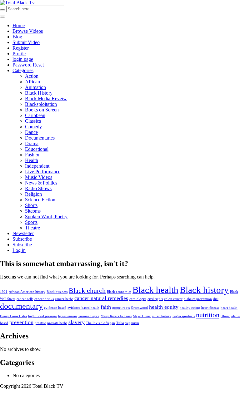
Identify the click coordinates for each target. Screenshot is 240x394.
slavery (76, 322)
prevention (21, 322)
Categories (22, 70)
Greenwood (139, 307)
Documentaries (40, 137)
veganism (132, 323)
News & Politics (41, 182)
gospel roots (121, 307)
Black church (87, 290)
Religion (33, 194)
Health (31, 160)
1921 (4, 291)
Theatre (32, 227)
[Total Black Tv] (17, 2)
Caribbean (35, 115)
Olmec (225, 316)
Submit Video (26, 42)
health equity (163, 307)
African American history (27, 291)
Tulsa (120, 323)
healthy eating (190, 307)
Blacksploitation (41, 104)
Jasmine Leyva (88, 316)
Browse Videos (27, 31)
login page (22, 59)
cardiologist (137, 299)
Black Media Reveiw (46, 98)
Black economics (119, 291)
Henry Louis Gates (13, 316)
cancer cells (25, 299)
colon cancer (173, 299)
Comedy (33, 126)
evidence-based (55, 307)
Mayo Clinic (142, 316)
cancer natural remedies (101, 298)
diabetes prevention (198, 299)
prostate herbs (57, 323)
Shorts (31, 205)
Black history (204, 290)
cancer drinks (44, 299)
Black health (155, 290)
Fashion (33, 154)
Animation (35, 87)
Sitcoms (33, 211)
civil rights (155, 299)
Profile (19, 53)
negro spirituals (183, 316)
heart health (229, 307)
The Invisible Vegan (100, 323)
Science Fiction (40, 199)
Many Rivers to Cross (116, 316)
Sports (31, 222)
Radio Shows (38, 188)
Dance (31, 132)
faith (106, 307)
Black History (38, 93)
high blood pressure (42, 316)
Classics (33, 121)
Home (18, 25)
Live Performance (42, 171)
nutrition (207, 315)
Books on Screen (42, 109)
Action (31, 76)
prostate (40, 323)
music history (161, 316)
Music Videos (38, 177)
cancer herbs (64, 299)
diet (215, 299)
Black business (57, 291)
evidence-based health (83, 307)
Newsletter (23, 233)
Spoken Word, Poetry (46, 216)
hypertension (67, 316)
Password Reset (28, 64)
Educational (36, 149)
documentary (21, 306)
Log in (19, 250)
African (32, 81)
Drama (31, 143)
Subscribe (22, 239)
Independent (37, 166)
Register (20, 48)
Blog (17, 36)
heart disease (210, 307)
